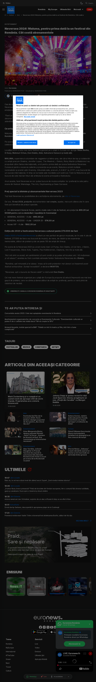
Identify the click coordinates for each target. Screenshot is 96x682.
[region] (48, 122)
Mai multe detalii (29, 117)
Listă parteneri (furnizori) (25, 135)
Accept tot (72, 142)
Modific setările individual (27, 142)
